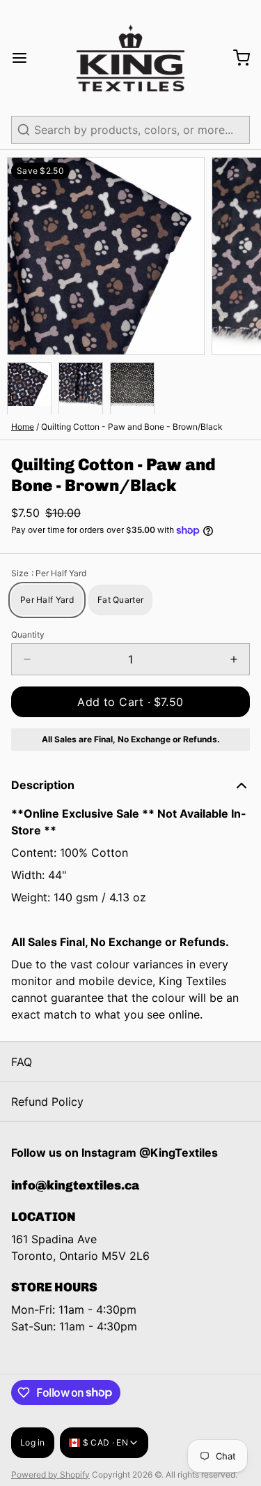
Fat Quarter (120, 599)
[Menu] (25, 58)
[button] (130, 701)
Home (22, 426)
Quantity (28, 634)
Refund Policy (47, 1102)
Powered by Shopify (50, 1474)
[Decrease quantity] (27, 659)
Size (48, 573)
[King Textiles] (130, 58)
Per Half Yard (47, 599)
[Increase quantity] (234, 659)
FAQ (21, 1062)
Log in (32, 1442)
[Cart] (236, 58)
